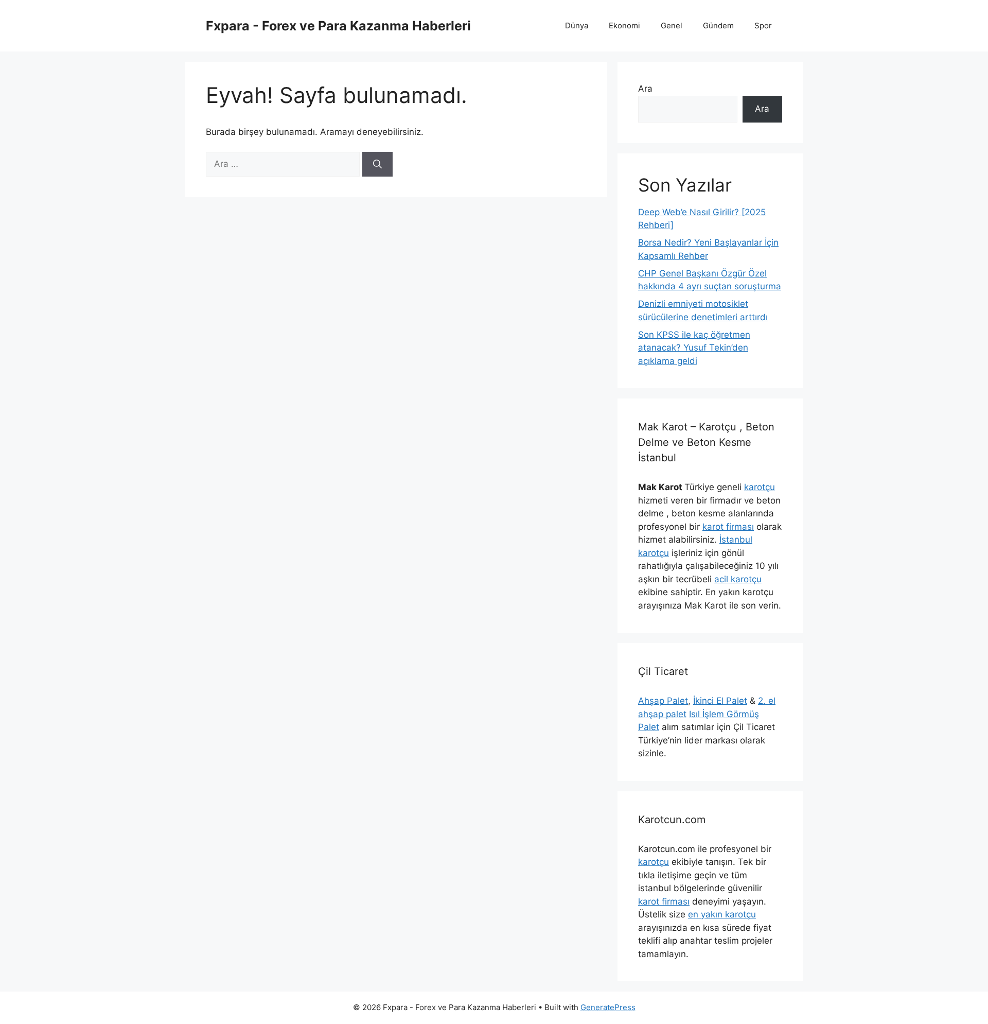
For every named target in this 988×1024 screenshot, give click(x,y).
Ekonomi (624, 25)
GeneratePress (608, 1007)
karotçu (759, 487)
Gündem (718, 25)
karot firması (728, 527)
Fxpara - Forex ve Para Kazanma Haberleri (338, 25)
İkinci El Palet (720, 701)
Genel (671, 25)
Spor (763, 25)
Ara (645, 88)
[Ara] (377, 164)
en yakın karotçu (722, 914)
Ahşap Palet (663, 701)
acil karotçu (738, 579)
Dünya (576, 25)
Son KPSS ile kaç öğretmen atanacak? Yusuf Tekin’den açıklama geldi (694, 347)
